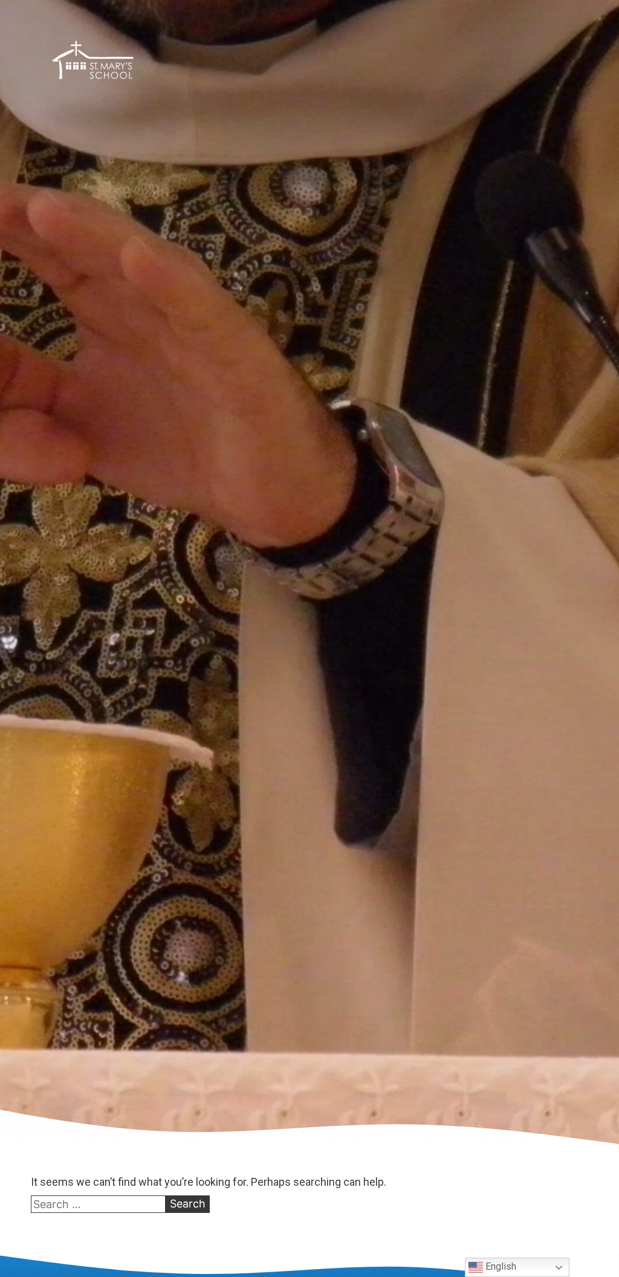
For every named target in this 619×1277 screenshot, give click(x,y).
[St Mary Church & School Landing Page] (93, 62)
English (499, 1266)
